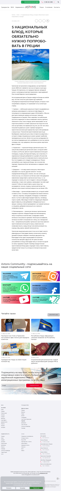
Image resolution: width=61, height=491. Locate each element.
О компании (48, 7)
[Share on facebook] (36, 21)
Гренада (23, 428)
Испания (3, 427)
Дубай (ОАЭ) (4, 422)
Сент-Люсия (24, 424)
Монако (3, 425)
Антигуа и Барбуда (25, 426)
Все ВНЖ (3, 407)
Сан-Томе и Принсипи (26, 419)
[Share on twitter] (47, 21)
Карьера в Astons (25, 445)
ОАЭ (2, 454)
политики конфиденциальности (34, 389)
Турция (2, 411)
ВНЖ (12, 7)
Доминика (23, 422)
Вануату (23, 412)
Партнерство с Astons (26, 441)
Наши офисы (24, 443)
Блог (18, 15)
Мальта (2, 423)
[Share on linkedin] (40, 21)
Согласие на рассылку (51, 481)
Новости (23, 447)
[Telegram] (5, 2)
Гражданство (5, 7)
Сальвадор (23, 417)
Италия (3, 415)
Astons (13, 15)
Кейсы (22, 450)
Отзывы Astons (24, 438)
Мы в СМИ (23, 439)
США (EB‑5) (3, 420)
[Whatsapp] (2, 2)
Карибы (23, 421)
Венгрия (3, 418)
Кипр (2, 409)
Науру (22, 414)
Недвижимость (19, 7)
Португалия (4, 413)
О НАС (22, 434)
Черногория (4, 452)
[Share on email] (43, 21)
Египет (22, 415)
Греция (2, 416)
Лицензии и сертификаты (27, 436)
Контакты (57, 7)
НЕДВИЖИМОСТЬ (5, 434)
